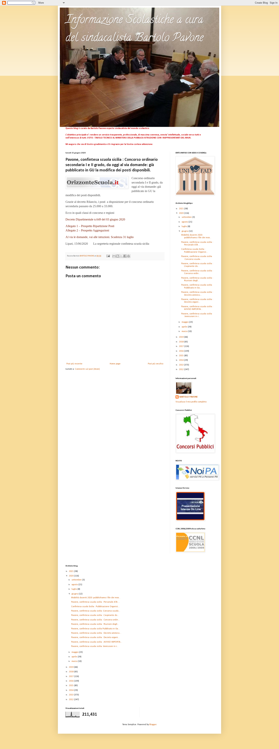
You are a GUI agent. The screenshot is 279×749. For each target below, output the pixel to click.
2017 (181, 346)
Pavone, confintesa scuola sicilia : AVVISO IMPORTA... (96, 642)
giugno (185, 231)
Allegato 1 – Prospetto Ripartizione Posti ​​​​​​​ (90, 226)
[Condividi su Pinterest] (128, 256)
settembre (187, 217)
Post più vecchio (155, 364)
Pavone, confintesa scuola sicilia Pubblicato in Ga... (95, 629)
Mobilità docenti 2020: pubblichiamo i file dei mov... (95, 598)
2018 (181, 342)
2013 (181, 365)
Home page (115, 364)
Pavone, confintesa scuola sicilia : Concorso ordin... (95, 620)
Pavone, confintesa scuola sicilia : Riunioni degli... (95, 624)
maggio (185, 322)
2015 (181, 356)
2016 (181, 351)
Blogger (152, 724)
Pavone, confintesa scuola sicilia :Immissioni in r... (94, 646)
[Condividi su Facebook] (125, 256)
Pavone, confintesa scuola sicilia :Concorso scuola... (95, 611)
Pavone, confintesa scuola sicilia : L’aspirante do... (95, 615)
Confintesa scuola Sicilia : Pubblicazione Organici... (95, 606)
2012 (181, 369)
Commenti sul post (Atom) (87, 369)
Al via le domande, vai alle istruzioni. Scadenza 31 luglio (99, 237)
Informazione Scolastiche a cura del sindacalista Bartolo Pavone (134, 30)
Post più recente (74, 364)
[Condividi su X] (121, 256)
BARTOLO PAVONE (188, 397)
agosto (185, 222)
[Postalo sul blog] (118, 256)
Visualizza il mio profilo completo (191, 402)
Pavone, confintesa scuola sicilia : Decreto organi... (95, 637)
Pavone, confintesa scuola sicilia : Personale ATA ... (95, 602)
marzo (185, 331)
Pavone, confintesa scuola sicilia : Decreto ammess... (96, 633)
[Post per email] (108, 256)
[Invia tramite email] (114, 256)
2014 (181, 360)
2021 (181, 209)
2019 (181, 337)
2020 (181, 213)
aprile (185, 327)
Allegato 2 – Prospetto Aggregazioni (87, 230)
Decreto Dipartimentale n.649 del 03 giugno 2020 (95, 219)
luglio (185, 226)
